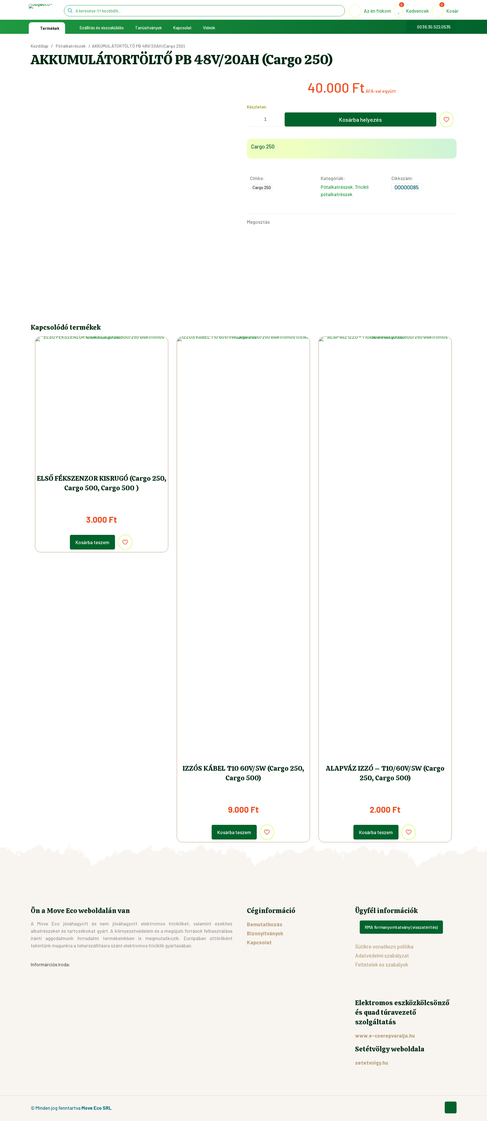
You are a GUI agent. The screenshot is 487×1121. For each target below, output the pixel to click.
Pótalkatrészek (71, 45)
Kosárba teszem (92, 542)
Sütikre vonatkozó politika (384, 946)
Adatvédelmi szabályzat (382, 955)
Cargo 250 (262, 187)
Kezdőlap (39, 45)
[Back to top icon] (451, 1107)
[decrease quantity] (253, 119)
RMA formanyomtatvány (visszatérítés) (401, 927)
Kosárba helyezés (360, 119)
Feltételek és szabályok (381, 964)
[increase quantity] (277, 119)
